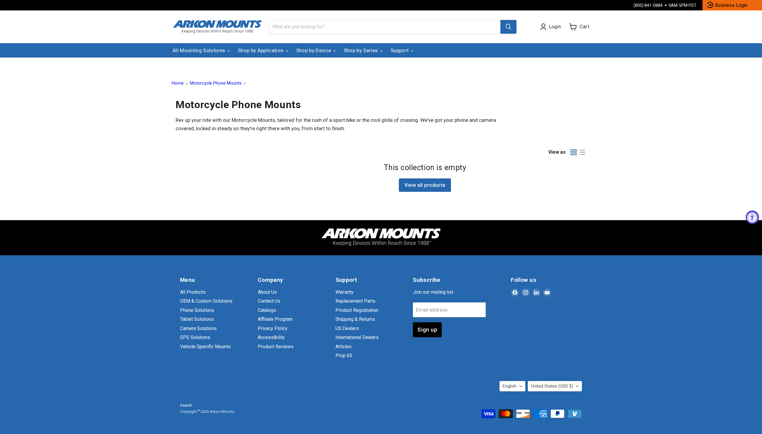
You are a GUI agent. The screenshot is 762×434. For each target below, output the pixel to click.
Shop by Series (361, 50)
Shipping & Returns (355, 319)
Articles (343, 346)
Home (178, 83)
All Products (193, 292)
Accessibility (271, 337)
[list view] (582, 152)
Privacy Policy (273, 328)
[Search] (508, 27)
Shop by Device (314, 50)
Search (186, 405)
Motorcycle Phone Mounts (216, 83)
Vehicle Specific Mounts (205, 346)
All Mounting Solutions (200, 50)
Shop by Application (261, 50)
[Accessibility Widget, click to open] (752, 217)
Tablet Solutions (197, 319)
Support (400, 50)
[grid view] (573, 152)
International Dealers (357, 337)
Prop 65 (343, 355)
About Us (267, 292)
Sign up (427, 329)
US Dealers (347, 328)
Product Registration (356, 310)
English (509, 386)
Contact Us (269, 301)
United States (552, 386)
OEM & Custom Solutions (206, 301)
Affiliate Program (275, 319)
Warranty (344, 292)
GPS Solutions (195, 337)
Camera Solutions (198, 328)
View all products (425, 185)
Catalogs (267, 310)
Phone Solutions (197, 310)
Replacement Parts (355, 301)
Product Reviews (275, 346)
